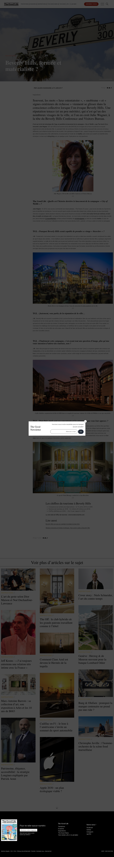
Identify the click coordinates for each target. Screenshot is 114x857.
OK (81, 432)
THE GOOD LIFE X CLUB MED (68, 835)
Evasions (61, 828)
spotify (89, 834)
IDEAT (102, 851)
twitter (89, 830)
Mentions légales (5, 851)
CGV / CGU (13, 851)
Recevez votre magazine (28, 830)
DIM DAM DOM (109, 851)
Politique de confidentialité (23, 851)
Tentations (61, 826)
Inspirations (62, 831)
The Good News (63, 833)
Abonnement (48, 851)
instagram (90, 832)
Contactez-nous (40, 851)
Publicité (33, 851)
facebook (90, 827)
